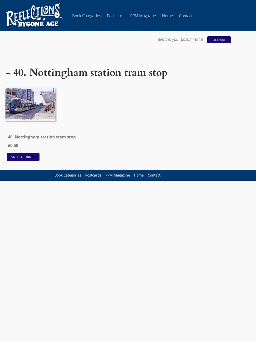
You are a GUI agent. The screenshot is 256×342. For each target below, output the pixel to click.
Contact (185, 16)
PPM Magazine (143, 16)
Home (167, 16)
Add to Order (23, 157)
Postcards (115, 16)
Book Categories (86, 16)
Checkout (219, 40)
